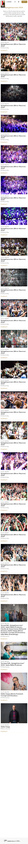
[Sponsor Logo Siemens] (9, 841)
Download (4, 50)
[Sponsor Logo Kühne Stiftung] (17, 840)
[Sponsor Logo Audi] (5, 841)
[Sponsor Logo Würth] (13, 841)
